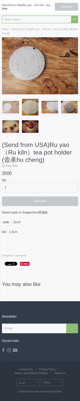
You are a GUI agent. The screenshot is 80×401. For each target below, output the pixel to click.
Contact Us (26, 369)
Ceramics (8, 255)
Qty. (4, 180)
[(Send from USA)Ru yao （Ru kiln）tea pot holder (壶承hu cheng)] (10, 107)
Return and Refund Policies (31, 373)
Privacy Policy (47, 369)
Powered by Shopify (51, 391)
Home (5, 29)
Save (26, 263)
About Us (60, 373)
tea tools (21, 255)
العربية (22, 382)
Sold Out (40, 201)
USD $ (46, 382)
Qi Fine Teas (10, 165)
